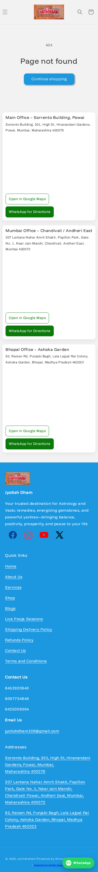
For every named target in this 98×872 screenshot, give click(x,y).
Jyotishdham (26, 858)
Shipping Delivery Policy (28, 629)
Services (13, 587)
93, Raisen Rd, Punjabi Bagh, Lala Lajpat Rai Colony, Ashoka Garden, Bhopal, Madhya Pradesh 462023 (47, 819)
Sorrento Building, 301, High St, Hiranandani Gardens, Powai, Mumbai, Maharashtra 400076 (47, 764)
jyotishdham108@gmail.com (32, 731)
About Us (13, 576)
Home (10, 566)
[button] (79, 12)
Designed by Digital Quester (50, 865)
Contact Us (15, 650)
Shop (10, 597)
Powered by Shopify (52, 858)
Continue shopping (49, 79)
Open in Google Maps (27, 199)
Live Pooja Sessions (24, 618)
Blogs (10, 608)
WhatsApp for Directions (30, 212)
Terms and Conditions (26, 661)
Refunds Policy (19, 640)
